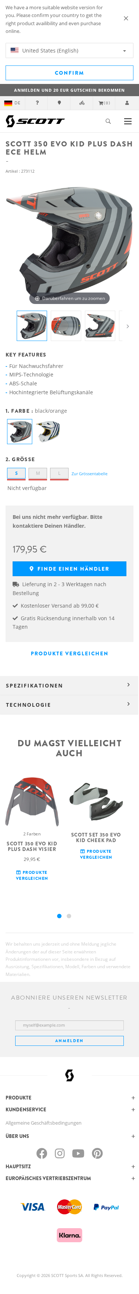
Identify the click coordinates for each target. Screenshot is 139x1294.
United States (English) (49, 50)
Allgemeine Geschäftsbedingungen (44, 1122)
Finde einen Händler (72, 568)
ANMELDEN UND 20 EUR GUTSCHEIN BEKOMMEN (69, 90)
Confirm (69, 73)
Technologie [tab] (28, 704)
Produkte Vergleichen (70, 653)
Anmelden (69, 1041)
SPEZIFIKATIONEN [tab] (34, 685)
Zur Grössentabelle (89, 473)
